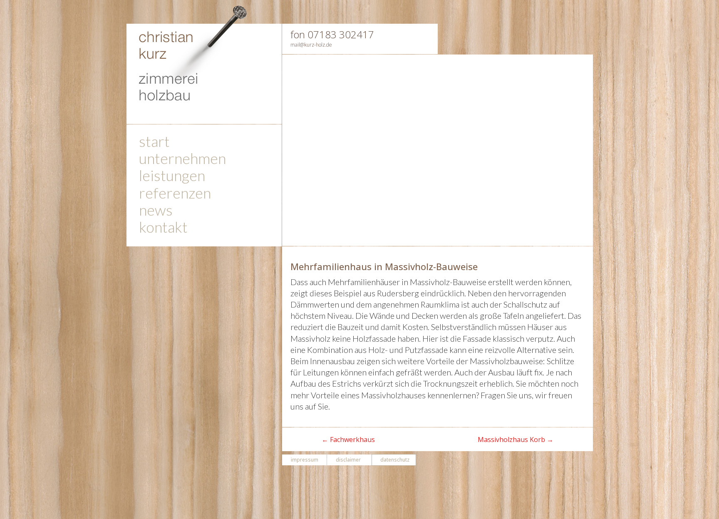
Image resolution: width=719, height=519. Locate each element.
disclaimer (348, 459)
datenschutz (394, 459)
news (156, 212)
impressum (304, 459)
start (154, 143)
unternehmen (182, 160)
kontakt (163, 229)
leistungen (172, 177)
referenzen (175, 194)
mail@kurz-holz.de (311, 44)
